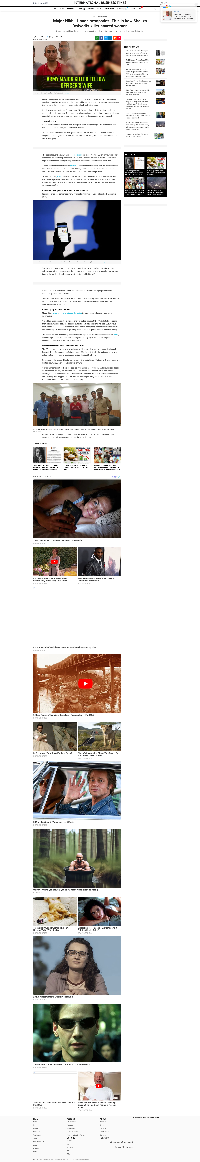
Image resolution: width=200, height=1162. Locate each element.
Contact (103, 1135)
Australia (70, 1140)
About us (103, 1122)
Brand (102, 1125)
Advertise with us (73, 1122)
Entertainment (109, 9)
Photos (36, 1148)
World (35, 1128)
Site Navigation (105, 1132)
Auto (35, 1145)
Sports (99, 9)
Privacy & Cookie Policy (76, 1135)
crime (116, 335)
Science (91, 9)
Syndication (71, 1128)
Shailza (73, 166)
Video (133, 9)
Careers (103, 1128)
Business (70, 9)
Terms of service (73, 1132)
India (35, 1122)
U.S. (68, 1154)
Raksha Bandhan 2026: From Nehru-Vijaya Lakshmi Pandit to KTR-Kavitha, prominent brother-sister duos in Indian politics (107, 468)
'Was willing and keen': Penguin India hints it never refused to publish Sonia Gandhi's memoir (45, 467)
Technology (81, 9)
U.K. (68, 1150)
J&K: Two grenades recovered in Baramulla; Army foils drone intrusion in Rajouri (137, 92)
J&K (139, 9)
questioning (77, 155)
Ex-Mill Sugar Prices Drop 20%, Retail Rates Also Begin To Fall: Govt (76, 467)
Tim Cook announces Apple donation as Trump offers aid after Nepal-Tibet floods (138, 115)
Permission (71, 1125)
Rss (119, 1147)
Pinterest (128, 1147)
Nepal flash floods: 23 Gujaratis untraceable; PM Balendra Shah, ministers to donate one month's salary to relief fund (156, 194)
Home (55, 9)
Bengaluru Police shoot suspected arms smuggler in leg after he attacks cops (138, 83)
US (34, 1125)
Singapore (70, 1147)
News (62, 9)
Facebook (128, 1142)
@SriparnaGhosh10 (55, 37)
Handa (60, 176)
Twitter (116, 1142)
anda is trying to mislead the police (67, 313)
